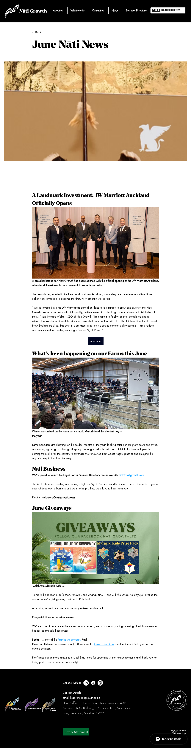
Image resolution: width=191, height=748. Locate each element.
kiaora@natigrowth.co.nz (85, 698)
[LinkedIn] (86, 683)
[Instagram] (100, 683)
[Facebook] (93, 683)
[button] (58, 10)
